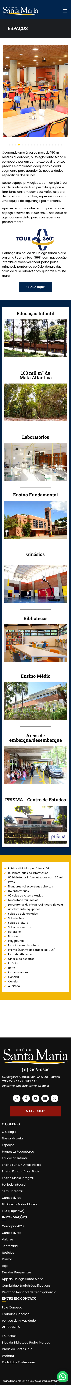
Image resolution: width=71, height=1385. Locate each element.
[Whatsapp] (54, 1098)
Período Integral (14, 1184)
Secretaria (10, 1246)
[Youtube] (35, 1098)
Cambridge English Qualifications (26, 1285)
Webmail (8, 1356)
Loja (5, 1266)
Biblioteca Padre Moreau (20, 1204)
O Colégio (9, 1132)
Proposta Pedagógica (18, 1151)
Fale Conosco (12, 1307)
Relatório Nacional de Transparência (29, 1292)
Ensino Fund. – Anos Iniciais (21, 1165)
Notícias (8, 1252)
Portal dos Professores (19, 1362)
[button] (9, 144)
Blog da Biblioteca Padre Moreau (26, 1342)
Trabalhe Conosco (16, 1314)
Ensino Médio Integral (18, 1178)
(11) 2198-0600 (36, 1070)
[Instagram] (16, 1098)
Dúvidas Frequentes (16, 1272)
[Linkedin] (45, 1098)
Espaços (8, 1145)
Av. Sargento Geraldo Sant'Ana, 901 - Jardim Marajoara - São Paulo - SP (31, 1079)
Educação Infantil (14, 1158)
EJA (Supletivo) (13, 1211)
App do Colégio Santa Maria (22, 1279)
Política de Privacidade (19, 1320)
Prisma (7, 1259)
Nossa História (12, 1138)
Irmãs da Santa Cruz (17, 1349)
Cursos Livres (11, 1198)
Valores (7, 1239)
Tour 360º (9, 1336)
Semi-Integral (12, 1191)
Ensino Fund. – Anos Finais (21, 1171)
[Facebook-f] (26, 1098)
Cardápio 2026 (13, 1226)
